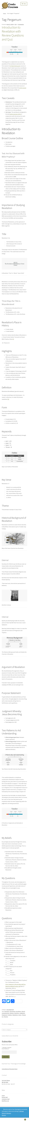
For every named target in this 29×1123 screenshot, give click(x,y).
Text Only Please (6, 1080)
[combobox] (14, 1030)
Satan (19, 1015)
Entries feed (5, 1097)
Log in (3, 1095)
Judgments (22, 1013)
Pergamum (4, 1015)
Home (4, 13)
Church (23, 1011)
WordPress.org (5, 1101)
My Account (5, 1120)
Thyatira (6, 1016)
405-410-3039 (5, 1082)
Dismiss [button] (4, 1115)
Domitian (16, 1013)
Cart (22, 1119)
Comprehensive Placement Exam (9, 1069)
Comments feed (5, 1099)
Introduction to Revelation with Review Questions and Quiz (13, 33)
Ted (15, 24)
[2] (8, 399)
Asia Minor (18, 1011)
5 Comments (21, 24)
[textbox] (14, 1030)
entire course (22, 88)
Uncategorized (10, 1009)
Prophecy (10, 1015)
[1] (13, 339)
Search (14, 1120)
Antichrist (6, 1011)
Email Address (5, 1048)
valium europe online (15, 114)
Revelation (15, 1015)
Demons (12, 1013)
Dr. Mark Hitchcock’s (15, 66)
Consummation (5, 1013)
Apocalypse (12, 1011)
